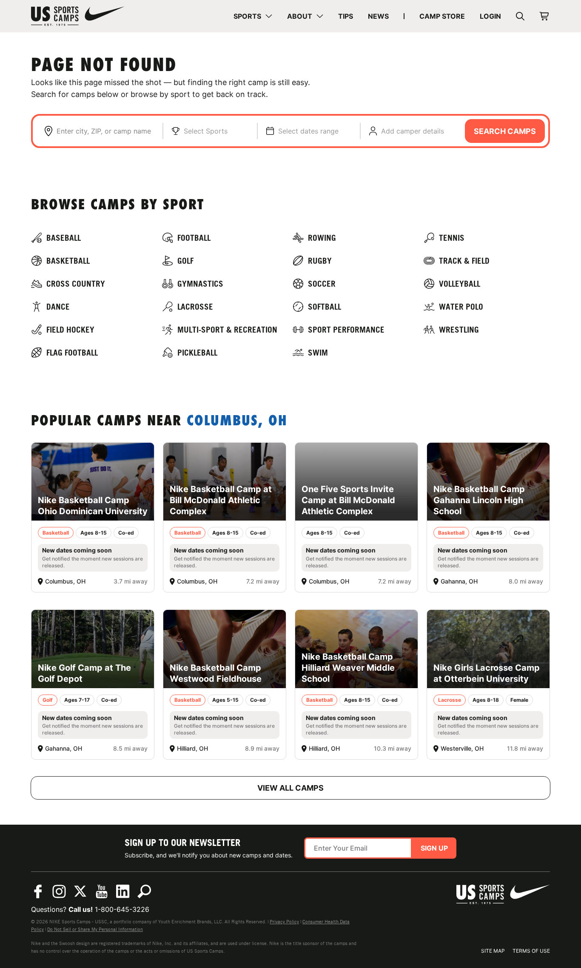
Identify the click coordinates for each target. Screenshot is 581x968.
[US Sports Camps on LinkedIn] (123, 891)
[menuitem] (253, 16)
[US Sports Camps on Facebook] (38, 891)
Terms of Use (531, 951)
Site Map (493, 951)
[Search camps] (144, 891)
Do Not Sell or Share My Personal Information (95, 929)
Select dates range (308, 131)
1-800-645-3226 (122, 909)
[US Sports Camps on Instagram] (59, 891)
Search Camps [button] (505, 131)
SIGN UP (434, 848)
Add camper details (412, 131)
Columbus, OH (237, 421)
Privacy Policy (284, 922)
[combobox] (105, 131)
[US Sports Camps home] (78, 16)
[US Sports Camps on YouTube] (101, 891)
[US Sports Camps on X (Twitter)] (80, 891)
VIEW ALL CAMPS (290, 787)
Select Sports (206, 131)
